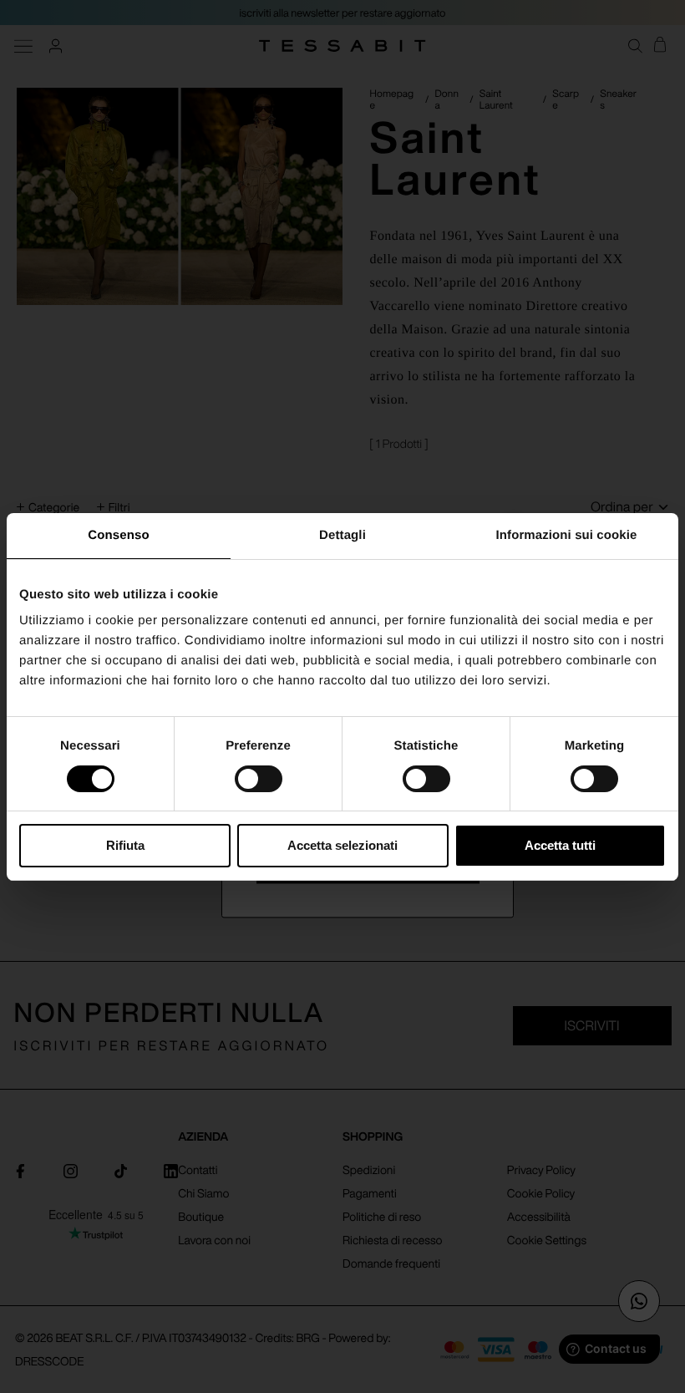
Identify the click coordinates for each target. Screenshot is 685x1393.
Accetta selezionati (342, 845)
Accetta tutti (560, 845)
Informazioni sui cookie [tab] (566, 535)
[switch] (258, 778)
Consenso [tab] (118, 535)
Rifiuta (125, 845)
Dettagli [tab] (342, 535)
